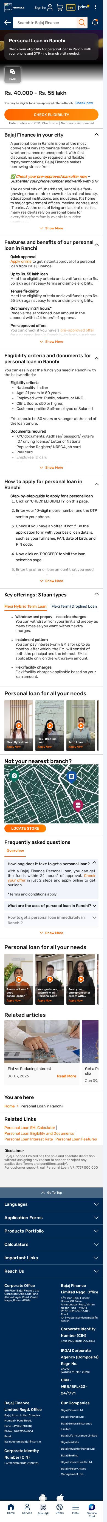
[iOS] (60, 1498)
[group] (51, 798)
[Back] (7, 22)
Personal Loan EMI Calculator (29, 1127)
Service (27, 1513)
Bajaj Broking (69, 1455)
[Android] (42, 1498)
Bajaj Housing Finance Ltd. (78, 1448)
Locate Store (25, 828)
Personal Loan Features (76, 1139)
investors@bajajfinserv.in (25, 1441)
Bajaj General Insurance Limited (76, 1426)
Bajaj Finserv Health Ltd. (77, 1462)
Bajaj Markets (70, 1442)
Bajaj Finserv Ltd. (72, 1410)
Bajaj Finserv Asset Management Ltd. (73, 1471)
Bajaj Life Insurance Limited (79, 1435)
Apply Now (14, 747)
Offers (60, 1513)
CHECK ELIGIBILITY (51, 115)
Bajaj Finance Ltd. (73, 1416)
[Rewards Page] (83, 7)
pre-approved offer (77, 330)
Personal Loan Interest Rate (28, 1139)
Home (11, 1513)
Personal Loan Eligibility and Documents (39, 1133)
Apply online (21, 261)
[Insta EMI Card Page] (70, 7)
